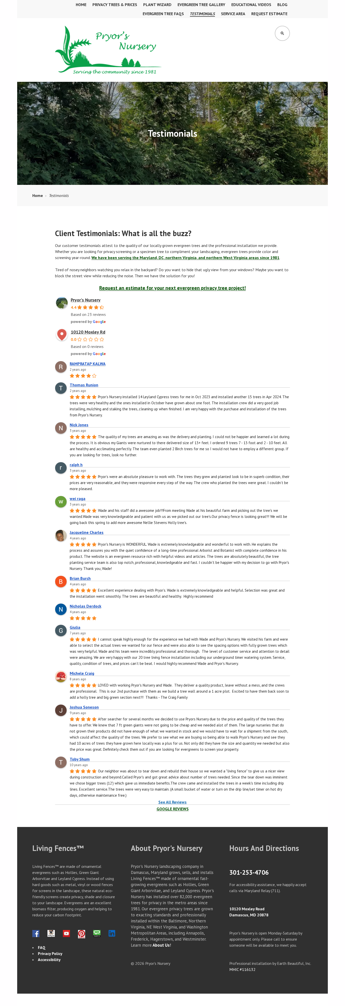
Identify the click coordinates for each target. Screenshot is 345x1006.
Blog (282, 4)
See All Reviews (172, 801)
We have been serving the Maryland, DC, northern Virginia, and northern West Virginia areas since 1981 (185, 257)
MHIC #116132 (242, 969)
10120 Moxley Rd (88, 332)
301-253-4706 (249, 872)
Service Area (233, 13)
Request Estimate (269, 13)
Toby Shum (80, 759)
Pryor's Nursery (86, 300)
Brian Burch (80, 578)
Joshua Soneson (84, 707)
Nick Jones (79, 424)
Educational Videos (251, 4)
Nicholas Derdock (85, 606)
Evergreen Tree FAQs (163, 13)
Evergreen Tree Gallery (201, 4)
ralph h (76, 464)
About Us (161, 945)
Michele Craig (82, 673)
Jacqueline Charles (87, 532)
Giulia (75, 627)
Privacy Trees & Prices (114, 4)
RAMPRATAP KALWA (88, 363)
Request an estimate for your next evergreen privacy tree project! (172, 288)
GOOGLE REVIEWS (173, 808)
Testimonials (202, 13)
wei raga (77, 498)
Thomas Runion (84, 384)
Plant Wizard (157, 4)
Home (81, 4)
